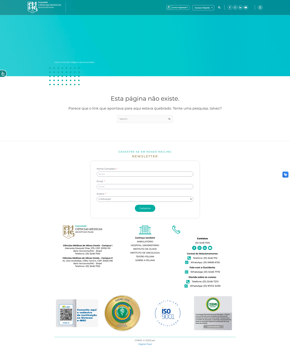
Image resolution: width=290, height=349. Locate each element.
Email (100, 181)
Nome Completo (106, 168)
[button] (219, 7)
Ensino (101, 193)
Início (57, 62)
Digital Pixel (145, 344)
